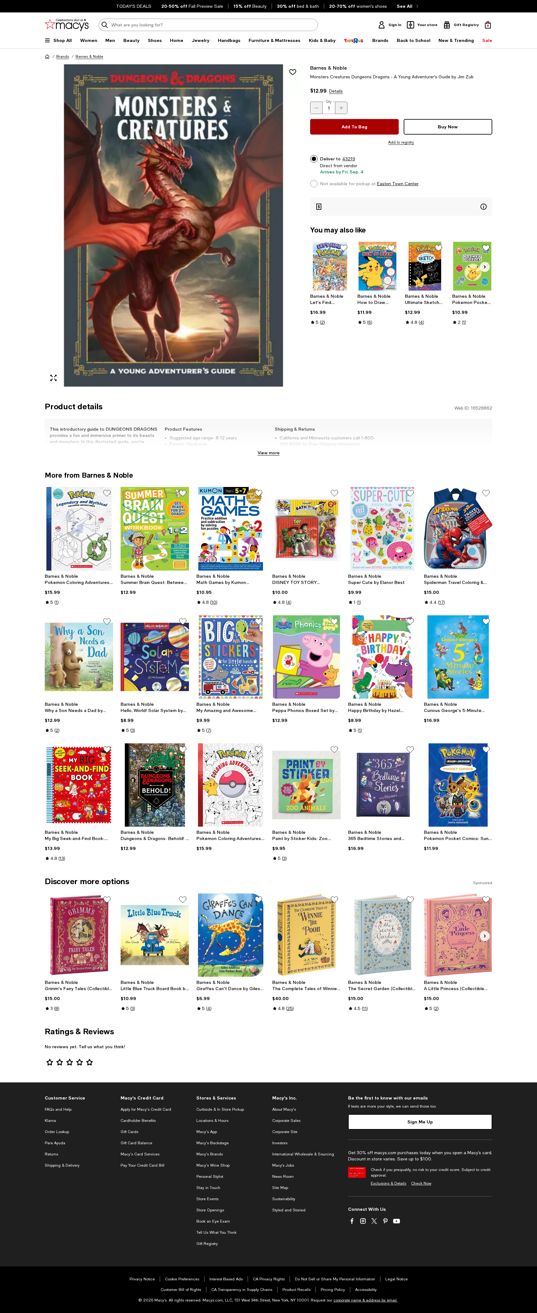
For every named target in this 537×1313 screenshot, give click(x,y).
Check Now (421, 1183)
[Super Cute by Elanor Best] (382, 528)
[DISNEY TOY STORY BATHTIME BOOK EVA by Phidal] (306, 528)
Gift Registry (207, 1244)
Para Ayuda (55, 1143)
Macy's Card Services (140, 1154)
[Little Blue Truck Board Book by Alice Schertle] (155, 935)
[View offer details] (401, 206)
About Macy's (284, 1109)
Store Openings (210, 1210)
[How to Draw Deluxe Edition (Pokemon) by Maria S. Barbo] (377, 266)
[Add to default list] (343, 248)
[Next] (485, 267)
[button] (174, 225)
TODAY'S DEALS (133, 6)
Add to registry (401, 142)
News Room (283, 1176)
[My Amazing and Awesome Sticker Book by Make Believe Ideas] (230, 657)
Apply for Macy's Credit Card (146, 1109)
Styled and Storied (288, 1210)
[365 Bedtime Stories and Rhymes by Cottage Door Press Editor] (382, 785)
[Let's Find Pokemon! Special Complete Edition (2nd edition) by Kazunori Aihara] (330, 266)
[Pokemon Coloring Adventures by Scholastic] (230, 785)
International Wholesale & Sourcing (303, 1154)
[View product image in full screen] (53, 378)
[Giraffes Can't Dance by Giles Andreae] (230, 935)
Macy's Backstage (212, 1143)
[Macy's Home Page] (67, 25)
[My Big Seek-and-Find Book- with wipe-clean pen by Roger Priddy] (79, 785)
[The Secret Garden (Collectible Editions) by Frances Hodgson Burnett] (382, 935)
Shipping (347, 450)
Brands (62, 56)
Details (336, 91)
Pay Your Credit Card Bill (142, 1165)
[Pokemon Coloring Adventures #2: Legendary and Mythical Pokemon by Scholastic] (79, 528)
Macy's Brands (209, 1154)
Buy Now (448, 126)
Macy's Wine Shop (213, 1165)
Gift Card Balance (136, 1143)
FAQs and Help (58, 1109)
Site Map (280, 1188)
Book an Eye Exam (213, 1221)
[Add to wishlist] (293, 72)
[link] (330, 309)
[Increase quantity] (341, 108)
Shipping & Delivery (62, 1165)
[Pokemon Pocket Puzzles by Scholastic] (472, 266)
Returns (51, 1154)
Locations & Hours (212, 1120)
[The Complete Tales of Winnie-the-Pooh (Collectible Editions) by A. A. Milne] (306, 935)
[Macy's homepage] (47, 56)
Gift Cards (129, 1132)
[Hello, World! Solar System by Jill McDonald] (155, 657)
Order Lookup (57, 1132)
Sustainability (283, 1199)
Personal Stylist (209, 1176)
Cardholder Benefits (138, 1120)
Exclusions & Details (388, 1183)
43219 (348, 158)
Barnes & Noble (89, 56)
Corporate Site (284, 1132)
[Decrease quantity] (316, 108)
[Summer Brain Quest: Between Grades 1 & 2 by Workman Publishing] (155, 528)
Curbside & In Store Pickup (220, 1109)
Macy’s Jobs (283, 1165)
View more (269, 452)
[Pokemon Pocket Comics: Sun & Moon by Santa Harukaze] (458, 785)
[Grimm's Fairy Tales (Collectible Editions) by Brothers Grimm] (79, 935)
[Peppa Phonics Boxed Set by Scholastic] (306, 657)
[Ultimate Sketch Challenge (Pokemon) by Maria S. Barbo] (425, 266)
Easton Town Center (398, 183)
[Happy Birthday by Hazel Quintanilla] (382, 657)
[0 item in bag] (488, 25)
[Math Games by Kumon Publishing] (230, 528)
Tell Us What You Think (216, 1232)
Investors (279, 1143)
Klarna (50, 1120)
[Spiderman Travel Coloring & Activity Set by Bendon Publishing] (458, 528)
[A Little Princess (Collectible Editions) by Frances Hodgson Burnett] (458, 935)
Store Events (207, 1199)
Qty (329, 101)
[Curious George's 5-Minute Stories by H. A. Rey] (458, 657)
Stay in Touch (208, 1188)
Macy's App (206, 1132)
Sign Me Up (420, 1121)
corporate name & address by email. (365, 1300)
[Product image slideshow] (174, 225)
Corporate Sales (286, 1120)
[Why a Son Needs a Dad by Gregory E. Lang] (79, 657)
